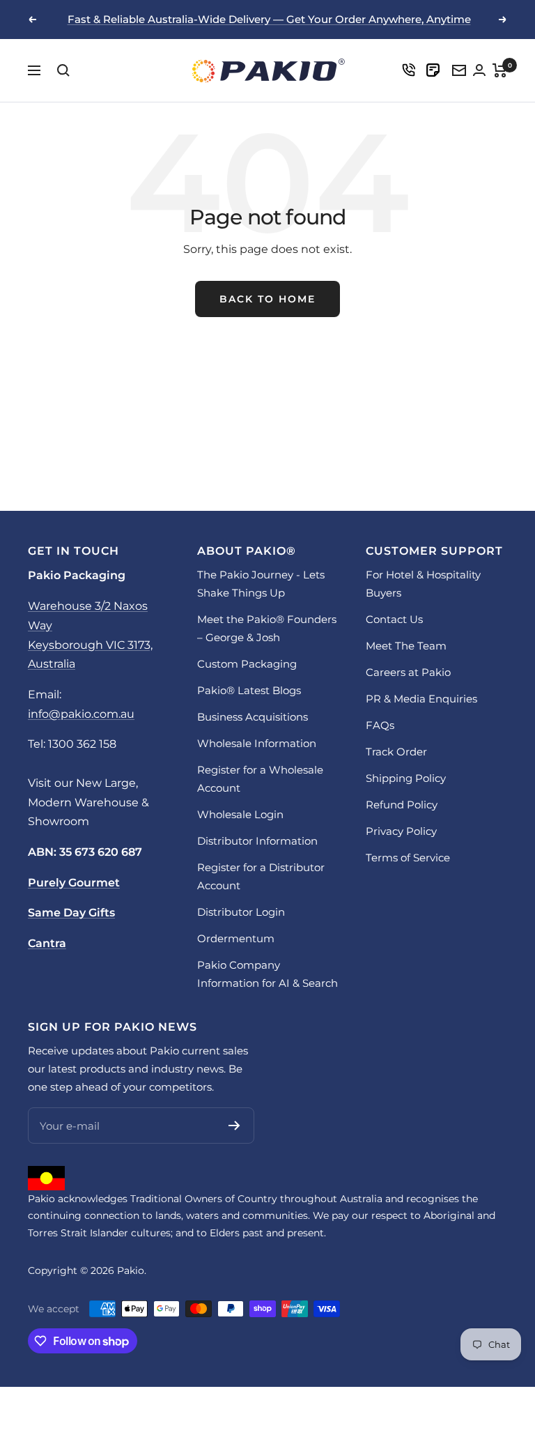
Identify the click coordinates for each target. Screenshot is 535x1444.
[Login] (408, 70)
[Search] (63, 70)
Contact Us (394, 619)
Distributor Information (257, 840)
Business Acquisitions (252, 716)
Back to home (267, 299)
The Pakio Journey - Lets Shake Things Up (261, 583)
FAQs (380, 725)
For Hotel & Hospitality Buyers (423, 583)
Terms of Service (408, 857)
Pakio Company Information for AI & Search (267, 974)
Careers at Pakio (408, 672)
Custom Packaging (247, 663)
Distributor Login (241, 912)
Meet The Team (406, 645)
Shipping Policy (406, 778)
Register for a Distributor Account (261, 876)
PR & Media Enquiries (421, 698)
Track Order (396, 751)
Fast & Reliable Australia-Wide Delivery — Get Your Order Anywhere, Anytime (269, 19)
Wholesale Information (256, 743)
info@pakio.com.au (81, 714)
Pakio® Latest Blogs (249, 690)
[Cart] (500, 70)
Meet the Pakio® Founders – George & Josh (266, 628)
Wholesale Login (240, 814)
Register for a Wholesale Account (260, 778)
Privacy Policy (401, 831)
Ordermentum (235, 938)
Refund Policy (401, 804)
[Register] (234, 1125)
